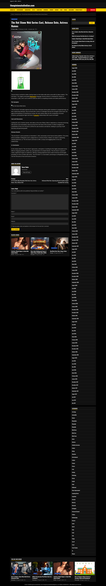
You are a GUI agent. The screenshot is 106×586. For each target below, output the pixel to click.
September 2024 (75, 137)
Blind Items (39, 10)
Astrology (74, 412)
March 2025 (74, 119)
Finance (51, 10)
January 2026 (74, 89)
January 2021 (74, 270)
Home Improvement (76, 490)
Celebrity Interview (76, 445)
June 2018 (74, 364)
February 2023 (75, 195)
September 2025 (75, 101)
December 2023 (75, 164)
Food (73, 469)
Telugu (73, 538)
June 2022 (74, 219)
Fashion (73, 460)
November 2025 (75, 95)
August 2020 (74, 285)
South (73, 523)
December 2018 (75, 346)
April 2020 (74, 297)
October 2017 (74, 388)
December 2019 (75, 309)
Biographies (27, 10)
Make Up (73, 502)
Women (73, 554)
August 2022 (74, 213)
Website (13, 221)
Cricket (56, 10)
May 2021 (74, 258)
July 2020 (74, 288)
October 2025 (74, 98)
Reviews (73, 520)
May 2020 (74, 294)
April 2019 (74, 333)
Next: (55, 180)
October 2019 (74, 315)
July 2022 (74, 216)
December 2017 (75, 382)
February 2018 (75, 376)
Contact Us (12, 10)
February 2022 (75, 231)
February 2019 (75, 339)
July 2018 (74, 361)
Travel (65, 10)
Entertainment (20, 10)
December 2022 (75, 201)
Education (74, 454)
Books (73, 439)
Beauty (73, 418)
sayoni (52, 252)
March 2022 (74, 228)
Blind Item (74, 433)
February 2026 (75, 86)
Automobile (74, 415)
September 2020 (75, 282)
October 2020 (75, 279)
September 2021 (75, 246)
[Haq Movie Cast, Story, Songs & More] (59, 243)
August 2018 (74, 358)
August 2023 (74, 176)
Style (73, 529)
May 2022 (74, 222)
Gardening (74, 475)
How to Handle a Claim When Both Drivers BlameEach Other (20, 577)
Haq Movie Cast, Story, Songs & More (58, 251)
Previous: (23, 180)
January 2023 (74, 198)
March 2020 (74, 300)
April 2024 (74, 152)
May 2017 (74, 403)
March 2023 (74, 192)
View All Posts (26, 172)
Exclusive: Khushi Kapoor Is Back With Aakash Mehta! (20, 252)
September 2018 (75, 355)
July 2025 (74, 107)
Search (74, 19)
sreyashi (33, 254)
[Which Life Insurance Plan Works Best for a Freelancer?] (42, 568)
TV (72, 551)
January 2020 (74, 306)
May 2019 (74, 330)
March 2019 (74, 336)
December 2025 (75, 92)
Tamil (73, 532)
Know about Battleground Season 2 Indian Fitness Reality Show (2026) (38, 252)
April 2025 (74, 116)
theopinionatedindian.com (22, 5)
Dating (73, 451)
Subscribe (92, 10)
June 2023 (74, 182)
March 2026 (74, 83)
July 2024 (74, 143)
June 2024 (74, 146)
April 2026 (74, 80)
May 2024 (74, 149)
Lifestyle (73, 499)
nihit (13, 254)
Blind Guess (74, 430)
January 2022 (74, 234)
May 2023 (74, 185)
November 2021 (75, 240)
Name (13, 211)
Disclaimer (71, 10)
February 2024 (75, 158)
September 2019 (75, 318)
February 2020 (75, 303)
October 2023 (74, 170)
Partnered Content (76, 511)
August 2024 (74, 140)
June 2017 (74, 400)
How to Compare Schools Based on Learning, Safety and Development (82, 577)
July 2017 (74, 397)
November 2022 (75, 204)
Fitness (73, 466)
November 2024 (75, 131)
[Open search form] (85, 10)
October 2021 (74, 243)
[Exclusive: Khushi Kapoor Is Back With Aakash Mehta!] (20, 243)
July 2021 (74, 252)
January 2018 (74, 379)
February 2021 (75, 267)
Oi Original (74, 508)
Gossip (73, 478)
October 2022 (74, 207)
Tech (61, 10)
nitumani (14, 580)
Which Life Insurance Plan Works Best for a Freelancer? (83, 36)
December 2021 (75, 237)
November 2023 (75, 167)
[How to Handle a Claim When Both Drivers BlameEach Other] (21, 568)
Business (74, 442)
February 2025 (75, 122)
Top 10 (33, 10)
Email (13, 216)
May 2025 (74, 113)
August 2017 (74, 394)
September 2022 (75, 210)
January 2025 (74, 125)
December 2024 (75, 128)
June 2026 (74, 74)
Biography (74, 424)
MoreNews (72, 584)
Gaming (73, 472)
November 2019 (75, 312)
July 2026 (74, 71)
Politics (73, 514)
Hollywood (74, 487)
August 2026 (74, 68)
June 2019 (74, 327)
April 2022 (74, 225)
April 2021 (74, 261)
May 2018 (74, 367)
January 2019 (74, 342)
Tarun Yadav (15, 29)
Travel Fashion (75, 548)
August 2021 (74, 249)
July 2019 (74, 324)
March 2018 (74, 373)
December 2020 (75, 273)
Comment (14, 193)
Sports (73, 526)
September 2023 (75, 173)
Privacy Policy (79, 10)
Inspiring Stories (75, 493)
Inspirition (74, 496)
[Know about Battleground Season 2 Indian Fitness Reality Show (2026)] (40, 243)
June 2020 (74, 291)
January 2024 (74, 161)
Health (73, 481)
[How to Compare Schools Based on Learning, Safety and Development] (85, 568)
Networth (46, 10)
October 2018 (74, 352)
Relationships (74, 517)
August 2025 (74, 104)
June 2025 (74, 110)
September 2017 (75, 391)
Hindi (73, 484)
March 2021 (74, 264)
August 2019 (74, 321)
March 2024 (74, 155)
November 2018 (75, 349)
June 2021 (74, 255)
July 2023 (74, 179)
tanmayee (77, 580)
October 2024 (74, 134)
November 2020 (75, 276)
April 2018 (74, 370)
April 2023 (74, 188)
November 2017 (75, 385)
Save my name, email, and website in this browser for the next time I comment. (31, 226)
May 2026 (74, 77)
